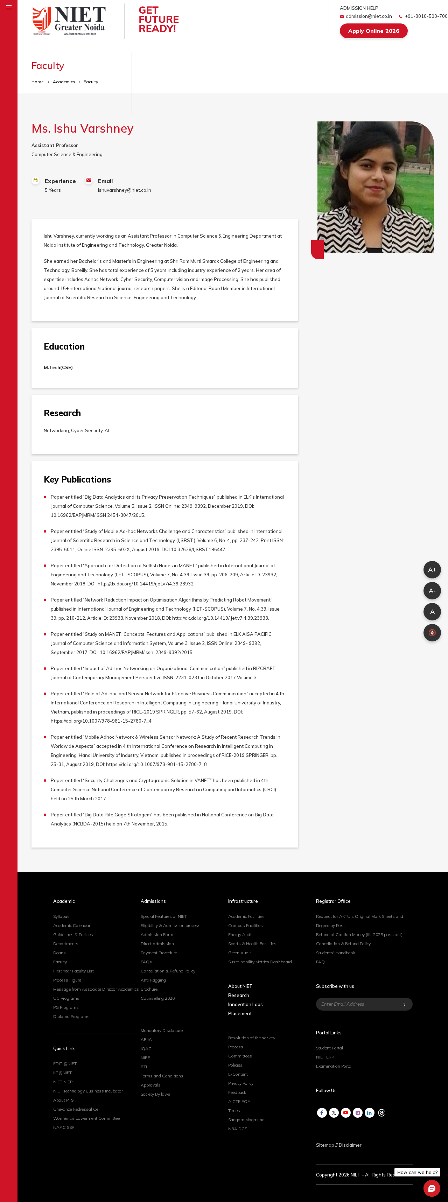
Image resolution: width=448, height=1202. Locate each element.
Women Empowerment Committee (86, 1118)
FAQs (146, 961)
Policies (235, 1065)
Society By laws (155, 1094)
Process (235, 1046)
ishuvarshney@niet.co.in (124, 190)
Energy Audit (240, 934)
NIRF (145, 1057)
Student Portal (329, 1047)
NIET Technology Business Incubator (88, 1091)
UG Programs (66, 998)
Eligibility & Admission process (171, 925)
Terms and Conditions (162, 1075)
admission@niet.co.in (369, 16)
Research (238, 995)
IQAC (146, 1048)
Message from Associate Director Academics (96, 989)
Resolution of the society (251, 1037)
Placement (240, 1013)
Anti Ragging (153, 980)
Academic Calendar (71, 925)
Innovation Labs (245, 1004)
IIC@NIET (62, 1072)
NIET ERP (325, 1057)
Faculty (91, 81)
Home (37, 81)
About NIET (240, 986)
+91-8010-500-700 (426, 16)
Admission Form (157, 934)
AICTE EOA (239, 1101)
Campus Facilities (245, 925)
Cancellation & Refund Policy (168, 970)
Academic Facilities (246, 916)
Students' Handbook (335, 952)
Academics (64, 81)
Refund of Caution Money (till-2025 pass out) (359, 934)
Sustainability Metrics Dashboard (260, 961)
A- (432, 590)
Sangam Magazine (246, 1119)
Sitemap (325, 1145)
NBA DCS (237, 1128)
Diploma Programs (71, 1016)
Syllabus (61, 916)
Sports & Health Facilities (252, 943)
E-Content (238, 1074)
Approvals (151, 1085)
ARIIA (146, 1039)
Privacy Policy (240, 1083)
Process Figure (67, 980)
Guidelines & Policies (73, 934)
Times (234, 1110)
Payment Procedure (159, 952)
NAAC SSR (64, 1127)
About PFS (63, 1100)
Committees (240, 1056)
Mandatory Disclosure (162, 1030)
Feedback (237, 1092)
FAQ (320, 961)
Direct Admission (157, 943)
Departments (65, 943)
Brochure (149, 989)
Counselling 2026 (158, 998)
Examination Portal (334, 1066)
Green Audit (239, 952)
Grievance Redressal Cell (76, 1109)
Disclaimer (350, 1145)
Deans (59, 952)
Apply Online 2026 (373, 30)
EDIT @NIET (65, 1063)
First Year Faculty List (73, 970)
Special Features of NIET (164, 916)
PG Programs (66, 1007)
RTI (144, 1066)
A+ (432, 569)
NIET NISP (62, 1081)
